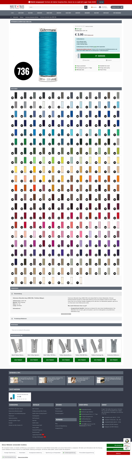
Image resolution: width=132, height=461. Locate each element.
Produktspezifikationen (20, 318)
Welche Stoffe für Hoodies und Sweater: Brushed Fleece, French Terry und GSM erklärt (25, 379)
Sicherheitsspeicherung (10, 457)
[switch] (126, 448)
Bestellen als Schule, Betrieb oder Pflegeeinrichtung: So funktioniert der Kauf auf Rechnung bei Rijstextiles (54, 379)
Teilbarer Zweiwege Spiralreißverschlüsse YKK (97, 355)
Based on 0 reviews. (89, 26)
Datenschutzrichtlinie (23, 457)
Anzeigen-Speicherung (9, 452)
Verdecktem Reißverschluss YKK (113, 355)
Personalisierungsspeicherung (86, 452)
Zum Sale (101, 2)
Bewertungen (82, 425)
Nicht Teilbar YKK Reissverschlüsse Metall (50, 355)
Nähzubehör (15, 17)
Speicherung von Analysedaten (53, 452)
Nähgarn (21, 17)
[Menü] (129, 439)
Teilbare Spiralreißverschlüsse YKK (66, 355)
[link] (12, 13)
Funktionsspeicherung (70, 452)
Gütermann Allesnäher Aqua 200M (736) (23, 394)
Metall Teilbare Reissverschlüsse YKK (18, 355)
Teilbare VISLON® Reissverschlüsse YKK (81, 355)
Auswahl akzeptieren (118, 449)
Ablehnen (118, 453)
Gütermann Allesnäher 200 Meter (31, 17)
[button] (86, 60)
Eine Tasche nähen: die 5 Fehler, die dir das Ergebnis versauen (113, 378)
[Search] (85, 7)
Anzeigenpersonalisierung (35, 452)
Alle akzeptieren (118, 445)
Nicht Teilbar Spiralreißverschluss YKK (34, 355)
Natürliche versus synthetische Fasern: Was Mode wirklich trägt (84, 378)
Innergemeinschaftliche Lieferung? (84, 49)
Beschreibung (18, 293)
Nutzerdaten (22, 452)
